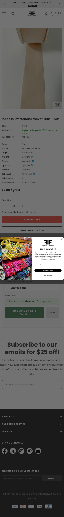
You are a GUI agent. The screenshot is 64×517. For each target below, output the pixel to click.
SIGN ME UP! (48, 270)
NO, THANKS (48, 275)
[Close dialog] (62, 239)
